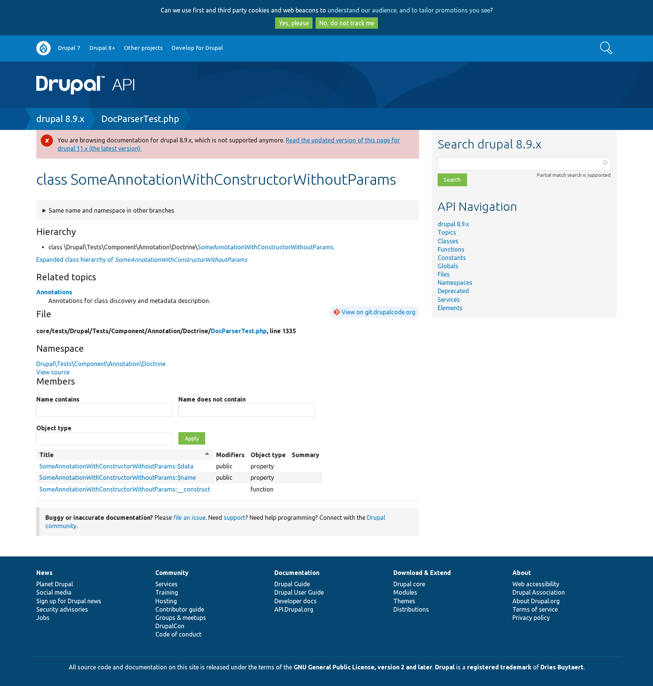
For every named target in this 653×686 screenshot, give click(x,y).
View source (53, 372)
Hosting (166, 601)
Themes (404, 601)
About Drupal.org (536, 601)
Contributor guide (179, 609)
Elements (450, 307)
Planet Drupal (54, 584)
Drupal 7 (69, 48)
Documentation (296, 572)
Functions (451, 249)
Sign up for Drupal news (68, 601)
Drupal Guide (292, 584)
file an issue (189, 517)
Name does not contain (212, 399)
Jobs (43, 617)
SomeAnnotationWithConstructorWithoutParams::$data (116, 466)
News (44, 572)
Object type (53, 428)
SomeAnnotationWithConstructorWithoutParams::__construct (124, 489)
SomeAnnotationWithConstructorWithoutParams (266, 247)
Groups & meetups (180, 617)
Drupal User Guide (299, 592)
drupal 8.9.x (60, 119)
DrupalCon (169, 626)
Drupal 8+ (102, 48)
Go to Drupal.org (43, 48)
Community (172, 572)
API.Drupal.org (293, 609)
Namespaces (455, 282)
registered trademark (499, 667)
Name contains (57, 399)
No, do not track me (346, 23)
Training (166, 592)
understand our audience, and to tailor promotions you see (409, 10)
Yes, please (294, 23)
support (234, 517)
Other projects (143, 48)
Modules (405, 592)
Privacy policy (531, 617)
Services (449, 299)
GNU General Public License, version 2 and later (363, 667)
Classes (448, 241)
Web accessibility (535, 584)
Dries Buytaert (561, 667)
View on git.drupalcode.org (378, 312)
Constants (452, 257)
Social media (53, 592)
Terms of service (535, 609)
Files (444, 274)
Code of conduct (178, 634)
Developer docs (295, 601)
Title (124, 455)
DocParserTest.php (140, 119)
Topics (447, 232)
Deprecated (453, 290)
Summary (305, 454)
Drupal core (409, 584)
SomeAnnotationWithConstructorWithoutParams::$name (117, 477)
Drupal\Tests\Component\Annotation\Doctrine (101, 363)
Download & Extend (422, 572)
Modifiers (230, 454)
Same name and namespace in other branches (111, 210)
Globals (448, 266)
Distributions (411, 609)
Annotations (54, 292)
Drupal (445, 667)
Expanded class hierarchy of (141, 259)
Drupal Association (538, 592)
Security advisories (62, 609)
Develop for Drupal (197, 48)
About (521, 572)
